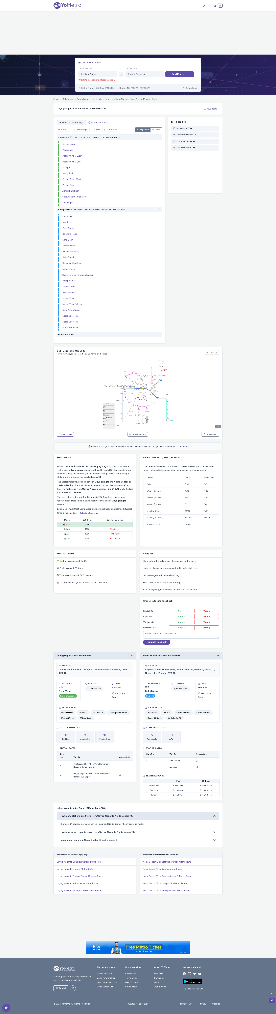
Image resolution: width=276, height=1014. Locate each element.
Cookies (216, 1004)
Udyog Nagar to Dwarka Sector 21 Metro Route (79, 876)
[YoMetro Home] (67, 5)
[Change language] (214, 5)
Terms (185, 446)
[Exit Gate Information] (69, 334)
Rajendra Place (69, 234)
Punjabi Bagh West (71, 179)
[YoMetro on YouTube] (199, 974)
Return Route (192, 88)
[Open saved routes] (272, 1000)
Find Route (178, 74)
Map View (144, 129)
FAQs (156, 982)
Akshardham (68, 292)
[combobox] (97, 74)
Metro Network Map (106, 978)
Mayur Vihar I (68, 298)
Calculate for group (89, 513)
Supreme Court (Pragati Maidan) (78, 275)
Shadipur (66, 222)
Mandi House (68, 269)
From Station (85, 69)
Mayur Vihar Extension (73, 304)
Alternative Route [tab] (99, 122)
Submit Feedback (157, 642)
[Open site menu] (220, 5)
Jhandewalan (68, 245)
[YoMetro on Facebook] (184, 974)
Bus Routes (130, 973)
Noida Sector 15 (70, 315)
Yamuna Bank (69, 286)
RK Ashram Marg (70, 251)
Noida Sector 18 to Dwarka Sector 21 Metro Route (167, 876)
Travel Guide (131, 978)
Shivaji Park (67, 173)
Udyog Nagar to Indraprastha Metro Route (77, 883)
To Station (131, 69)
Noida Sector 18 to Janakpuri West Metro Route (166, 890)
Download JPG (139, 434)
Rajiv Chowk (68, 257)
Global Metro (131, 986)
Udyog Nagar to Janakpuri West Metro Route (78, 890)
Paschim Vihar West (72, 155)
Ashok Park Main (70, 190)
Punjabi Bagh (68, 185)
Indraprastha (68, 280)
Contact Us (159, 978)
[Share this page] (272, 993)
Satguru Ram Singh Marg (74, 196)
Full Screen (66, 434)
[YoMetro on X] (194, 974)
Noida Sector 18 (70, 327)
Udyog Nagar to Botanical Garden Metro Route (79, 861)
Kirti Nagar (67, 202)
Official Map (211, 434)
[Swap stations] (121, 74)
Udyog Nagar (68, 144)
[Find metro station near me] (208, 5)
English (62, 988)
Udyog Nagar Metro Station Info (73, 655)
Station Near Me (104, 973)
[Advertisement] (138, 34)
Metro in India (131, 982)
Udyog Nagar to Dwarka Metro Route (74, 869)
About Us (158, 973)
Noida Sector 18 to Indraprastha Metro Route (165, 883)
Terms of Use (186, 1004)
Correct (181, 611)
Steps (157, 129)
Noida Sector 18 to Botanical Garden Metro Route (167, 861)
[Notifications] (204, 5)
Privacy (202, 1004)
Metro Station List (105, 986)
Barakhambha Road (72, 263)
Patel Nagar (68, 228)
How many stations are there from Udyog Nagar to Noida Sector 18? (96, 816)
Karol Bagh (67, 239)
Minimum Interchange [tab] (72, 122)
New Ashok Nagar (71, 310)
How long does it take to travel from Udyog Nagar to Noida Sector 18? (97, 832)
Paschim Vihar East (71, 161)
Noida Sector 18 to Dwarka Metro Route (162, 869)
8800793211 (95, 688)
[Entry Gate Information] (70, 137)
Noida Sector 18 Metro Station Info (162, 655)
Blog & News (160, 986)
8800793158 (181, 688)
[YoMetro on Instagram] (189, 974)
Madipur (66, 167)
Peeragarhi (67, 150)
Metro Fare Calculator (107, 982)
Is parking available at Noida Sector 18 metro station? (88, 840)
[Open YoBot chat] (6, 1008)
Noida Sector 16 (70, 321)
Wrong (206, 611)
